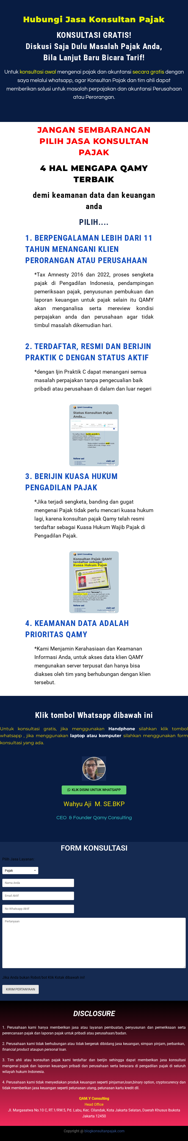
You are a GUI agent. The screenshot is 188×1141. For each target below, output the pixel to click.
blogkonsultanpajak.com (104, 1131)
